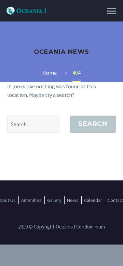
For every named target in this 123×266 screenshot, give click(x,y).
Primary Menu (112, 11)
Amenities (31, 200)
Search (92, 124)
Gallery (54, 200)
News (73, 200)
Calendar (93, 200)
